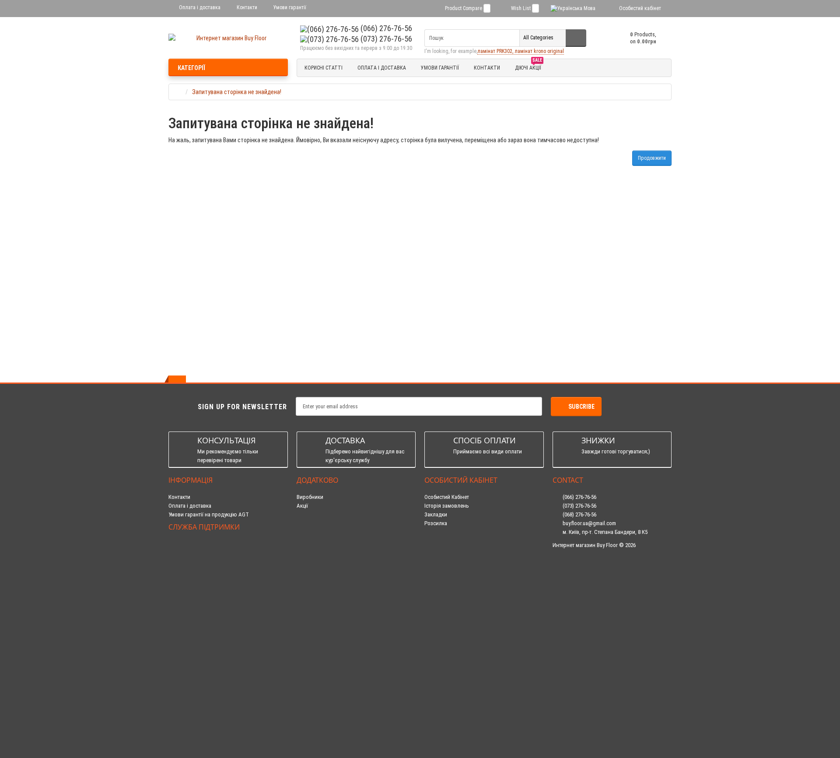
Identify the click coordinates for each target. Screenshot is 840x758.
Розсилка (435, 523)
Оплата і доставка (199, 7)
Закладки (435, 514)
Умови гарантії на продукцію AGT (208, 514)
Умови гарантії (289, 7)
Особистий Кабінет (446, 497)
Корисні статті (323, 68)
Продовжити (652, 158)
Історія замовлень (446, 505)
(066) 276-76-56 (385, 28)
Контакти (246, 7)
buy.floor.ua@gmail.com (588, 523)
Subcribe (581, 406)
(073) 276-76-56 (385, 38)
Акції (302, 505)
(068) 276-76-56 (578, 514)
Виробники (310, 497)
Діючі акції (528, 66)
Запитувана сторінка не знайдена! (236, 91)
